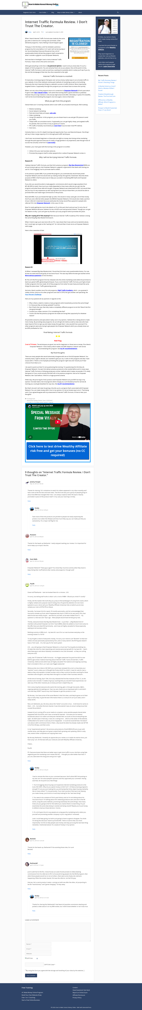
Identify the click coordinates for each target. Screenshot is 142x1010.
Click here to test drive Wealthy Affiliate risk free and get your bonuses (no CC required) (58, 450)
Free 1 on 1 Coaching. (28, 997)
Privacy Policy (77, 998)
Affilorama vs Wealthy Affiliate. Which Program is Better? (106, 102)
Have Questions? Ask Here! (81, 990)
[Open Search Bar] (117, 12)
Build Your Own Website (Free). (32, 995)
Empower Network (70, 90)
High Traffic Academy (65, 290)
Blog (52, 12)
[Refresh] (37, 958)
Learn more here (109, 66)
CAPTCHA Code (49, 965)
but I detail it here (41, 93)
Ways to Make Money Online (65, 12)
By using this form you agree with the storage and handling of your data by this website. (55, 970)
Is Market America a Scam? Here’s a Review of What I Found (107, 88)
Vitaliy (29, 32)
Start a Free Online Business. (31, 1000)
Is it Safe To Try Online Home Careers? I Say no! (40, 402)
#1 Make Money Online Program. (32, 992)
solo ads (53, 113)
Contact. (75, 987)
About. (80, 12)
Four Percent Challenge (33, 294)
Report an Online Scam (80, 992)
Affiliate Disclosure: (79, 995)
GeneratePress (86, 1007)
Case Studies (42, 12)
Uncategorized (31, 398)
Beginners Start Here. (29, 12)
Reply (29, 501)
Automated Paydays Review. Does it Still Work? (40, 400)
